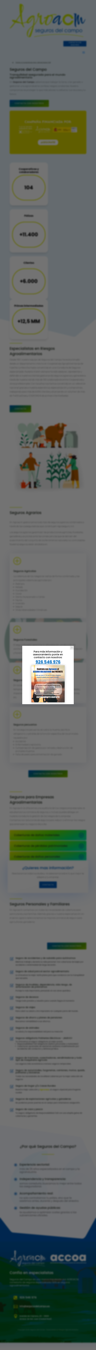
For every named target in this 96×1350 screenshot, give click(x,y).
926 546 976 (48, 662)
